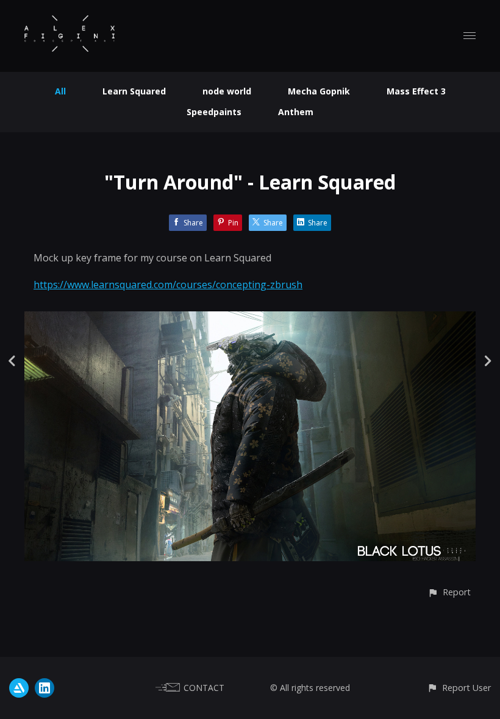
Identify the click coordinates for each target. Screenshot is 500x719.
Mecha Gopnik (319, 91)
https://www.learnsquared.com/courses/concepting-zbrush (168, 284)
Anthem (295, 112)
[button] (449, 591)
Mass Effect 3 (416, 91)
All (60, 91)
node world (226, 91)
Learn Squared (134, 91)
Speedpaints (214, 112)
